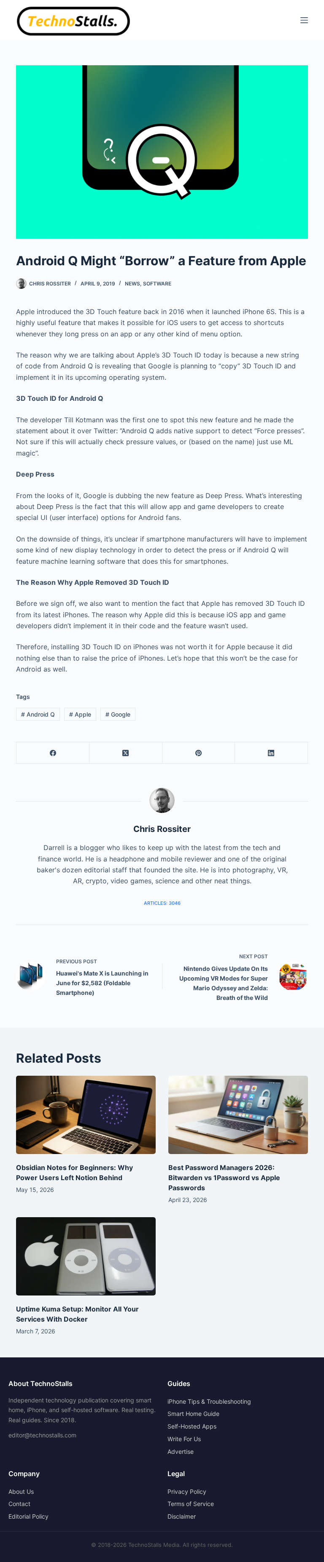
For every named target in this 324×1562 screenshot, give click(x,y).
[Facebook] (52, 753)
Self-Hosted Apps (191, 1426)
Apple (80, 714)
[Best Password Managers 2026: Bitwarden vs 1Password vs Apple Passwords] (238, 1115)
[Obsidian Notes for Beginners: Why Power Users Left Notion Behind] (86, 1115)
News (132, 283)
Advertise (180, 1451)
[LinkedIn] (271, 753)
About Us (21, 1491)
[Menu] (304, 20)
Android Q (38, 714)
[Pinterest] (198, 753)
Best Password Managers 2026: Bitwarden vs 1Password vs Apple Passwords (224, 1177)
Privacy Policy (186, 1491)
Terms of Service (190, 1503)
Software (157, 283)
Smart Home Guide (193, 1413)
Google (117, 714)
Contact (19, 1503)
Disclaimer (181, 1516)
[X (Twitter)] (125, 753)
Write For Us (184, 1438)
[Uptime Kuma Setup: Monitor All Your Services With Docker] (86, 1256)
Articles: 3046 (162, 903)
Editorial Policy (28, 1516)
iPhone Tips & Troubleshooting (209, 1401)
